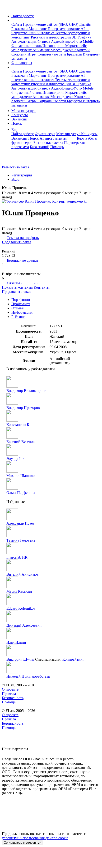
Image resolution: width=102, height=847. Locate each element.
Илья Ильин (16, 642)
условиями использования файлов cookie (35, 838)
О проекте (10, 689)
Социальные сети (52, 54)
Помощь (57, 147)
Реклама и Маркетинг (29, 29)
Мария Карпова (19, 591)
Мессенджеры (62, 50)
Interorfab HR (17, 557)
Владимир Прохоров (23, 408)
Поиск (16, 123)
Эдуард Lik (15, 459)
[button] (12, 20)
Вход (15, 179)
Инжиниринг (53, 46)
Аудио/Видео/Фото (67, 41)
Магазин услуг (23, 111)
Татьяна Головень (20, 540)
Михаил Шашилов (21, 476)
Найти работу (22, 16)
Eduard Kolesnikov (21, 608)
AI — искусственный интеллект (50, 31)
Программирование (64, 29)
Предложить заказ (16, 242)
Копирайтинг (73, 659)
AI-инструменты (54, 138)
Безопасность (12, 698)
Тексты (61, 33)
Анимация (41, 50)
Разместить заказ (15, 167)
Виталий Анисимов (22, 574)
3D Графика (81, 37)
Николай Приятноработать (28, 676)
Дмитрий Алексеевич (24, 625)
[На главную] (6, 8)
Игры (32, 54)
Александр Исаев (20, 523)
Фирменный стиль (26, 46)
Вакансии (19, 119)
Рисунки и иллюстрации (51, 37)
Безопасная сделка (48, 143)
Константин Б (17, 425)
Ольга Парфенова (20, 493)
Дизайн (85, 24)
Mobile (88, 41)
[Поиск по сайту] (15, 159)
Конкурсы (19, 115)
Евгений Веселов (20, 442)
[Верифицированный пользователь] (32, 188)
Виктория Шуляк (20, 659)
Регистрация (21, 175)
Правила (9, 694)
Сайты (17, 24)
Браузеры (75, 54)
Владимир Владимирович (27, 391)
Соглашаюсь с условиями (22, 842)
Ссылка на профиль (23, 238)
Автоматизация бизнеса (31, 41)
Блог (80, 138)
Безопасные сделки (22, 260)
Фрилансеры (21, 63)
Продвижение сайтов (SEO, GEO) (51, 24)
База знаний (39, 147)
